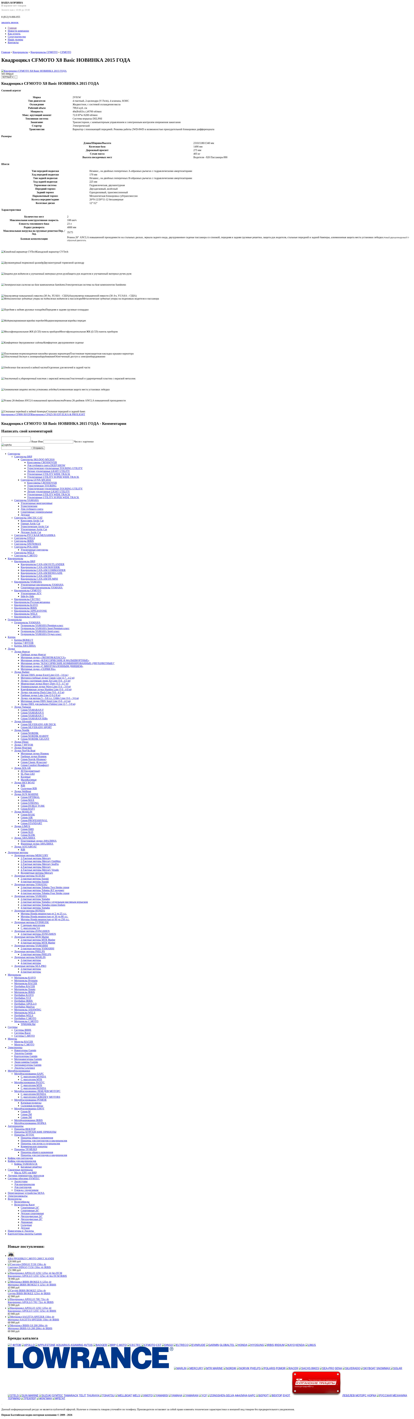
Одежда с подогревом (26, 1190)
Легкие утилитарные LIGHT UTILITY (48, 471)
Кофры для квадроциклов (22, 1161)
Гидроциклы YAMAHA (27, 622)
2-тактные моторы (31, 960)
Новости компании (18, 30)
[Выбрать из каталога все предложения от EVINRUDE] (197, 1345)
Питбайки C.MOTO (25, 1018)
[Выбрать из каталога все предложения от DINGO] (167, 1345)
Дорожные (27, 1222)
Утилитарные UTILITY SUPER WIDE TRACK (53, 477)
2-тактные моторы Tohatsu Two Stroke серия (45, 887)
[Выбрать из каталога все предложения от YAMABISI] (160, 1395)
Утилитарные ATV (31, 593)
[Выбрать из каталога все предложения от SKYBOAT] (368, 1368)
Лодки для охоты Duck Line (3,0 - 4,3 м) (42, 692)
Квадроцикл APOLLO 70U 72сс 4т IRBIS (31, 1302)
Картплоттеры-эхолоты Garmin (25, 1233)
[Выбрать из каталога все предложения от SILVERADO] (351, 1368)
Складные (26, 1225)
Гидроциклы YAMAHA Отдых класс (41, 634)
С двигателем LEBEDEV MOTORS (40, 1097)
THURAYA (93, 1395)
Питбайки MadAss (24, 1006)
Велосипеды (15, 1198)
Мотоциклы (14, 974)
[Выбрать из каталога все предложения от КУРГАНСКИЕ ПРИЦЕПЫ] (316, 1395)
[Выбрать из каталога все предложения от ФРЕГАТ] (59, 1398)
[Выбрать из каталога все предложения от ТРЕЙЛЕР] (28, 1398)
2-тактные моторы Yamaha (35, 899)
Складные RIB (29, 788)
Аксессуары (20, 1181)
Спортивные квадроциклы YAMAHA (42, 587)
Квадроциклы (20, 52)
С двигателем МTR (31, 1085)
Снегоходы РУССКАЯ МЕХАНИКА (34, 535)
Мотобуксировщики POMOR (30, 1099)
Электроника (15, 1047)
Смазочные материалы (20, 1169)
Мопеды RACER (23, 1041)
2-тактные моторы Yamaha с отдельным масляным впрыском (54, 902)
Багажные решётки (31, 1166)
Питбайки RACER (24, 986)
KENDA (300, 1345)
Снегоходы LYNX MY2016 (36, 479)
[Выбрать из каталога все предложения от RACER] (292, 1368)
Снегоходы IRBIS (24, 541)
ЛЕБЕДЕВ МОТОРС (354, 1395)
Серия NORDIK (29, 733)
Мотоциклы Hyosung (26, 980)
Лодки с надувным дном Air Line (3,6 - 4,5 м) (45, 680)
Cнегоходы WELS (24, 552)
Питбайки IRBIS (23, 1001)
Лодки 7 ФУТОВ (23, 744)
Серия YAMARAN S (32, 712)
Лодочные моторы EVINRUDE (31, 922)
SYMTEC (57, 1395)
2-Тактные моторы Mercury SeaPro (40, 864)
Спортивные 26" (30, 1210)
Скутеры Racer (22, 1033)
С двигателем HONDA (33, 1076)
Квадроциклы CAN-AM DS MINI (39, 578)
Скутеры (12, 1027)
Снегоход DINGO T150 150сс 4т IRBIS (29, 1267)
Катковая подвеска (31, 1102)
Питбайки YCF (22, 998)
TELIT (82, 1395)
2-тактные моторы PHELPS (36, 954)
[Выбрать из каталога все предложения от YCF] (203, 1395)
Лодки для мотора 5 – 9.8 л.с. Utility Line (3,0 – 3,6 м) (50, 698)
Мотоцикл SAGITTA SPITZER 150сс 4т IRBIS (33, 1319)
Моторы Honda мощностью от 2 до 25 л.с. (44, 913)
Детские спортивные (32, 1213)
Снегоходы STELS (24, 538)
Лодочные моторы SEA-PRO (30, 966)
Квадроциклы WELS (25, 613)
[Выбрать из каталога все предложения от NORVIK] (243, 1368)
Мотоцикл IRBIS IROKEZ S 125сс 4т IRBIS (32, 1284)
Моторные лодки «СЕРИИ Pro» (38, 669)
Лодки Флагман (23, 747)
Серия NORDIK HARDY (35, 736)
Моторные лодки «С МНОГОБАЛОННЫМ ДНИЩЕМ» (52, 666)
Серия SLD (27, 832)
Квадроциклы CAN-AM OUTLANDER (42, 564)
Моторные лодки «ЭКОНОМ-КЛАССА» (43, 657)
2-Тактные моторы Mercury (36, 858)
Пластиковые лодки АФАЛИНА (39, 840)
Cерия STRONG (30, 803)
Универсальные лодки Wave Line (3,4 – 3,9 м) (46, 686)
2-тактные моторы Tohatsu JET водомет (42, 890)
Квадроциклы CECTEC (27, 599)
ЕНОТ (286, 1395)
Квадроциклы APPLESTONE (30, 610)
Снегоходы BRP (23, 456)
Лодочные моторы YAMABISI (31, 945)
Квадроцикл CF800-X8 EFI (16, 414)
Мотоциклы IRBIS (24, 992)
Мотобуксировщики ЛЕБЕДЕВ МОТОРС (37, 1091)
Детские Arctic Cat (31, 532)
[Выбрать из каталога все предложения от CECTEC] (134, 1345)
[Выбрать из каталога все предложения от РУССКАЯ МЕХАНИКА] (392, 1395)
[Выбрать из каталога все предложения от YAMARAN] (190, 1395)
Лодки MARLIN (23, 811)
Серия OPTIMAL (30, 797)
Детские (25, 514)
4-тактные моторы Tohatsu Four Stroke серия (45, 893)
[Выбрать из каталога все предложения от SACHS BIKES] (309, 1368)
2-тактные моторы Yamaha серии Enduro (43, 904)
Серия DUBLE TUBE (33, 806)
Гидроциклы (15, 619)
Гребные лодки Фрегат (33, 654)
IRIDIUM (279, 1345)
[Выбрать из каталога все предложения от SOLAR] (396, 1368)
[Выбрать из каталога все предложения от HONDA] (241, 1345)
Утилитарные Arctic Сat (34, 529)
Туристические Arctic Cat (35, 526)
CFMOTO (65, 52)
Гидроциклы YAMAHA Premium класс (42, 625)
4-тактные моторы (31, 963)
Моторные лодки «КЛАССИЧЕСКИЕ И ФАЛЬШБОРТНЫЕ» (55, 660)
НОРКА (371, 1395)
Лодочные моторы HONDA (29, 910)
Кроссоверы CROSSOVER (42, 462)
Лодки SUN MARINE (26, 794)
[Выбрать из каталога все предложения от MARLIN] (180, 1368)
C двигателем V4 (30, 928)
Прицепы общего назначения (37, 1137)
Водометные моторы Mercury (37, 872)
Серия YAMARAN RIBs (34, 718)
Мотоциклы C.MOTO (26, 1021)
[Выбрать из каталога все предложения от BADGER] (100, 1345)
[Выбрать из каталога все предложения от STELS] (13, 1395)
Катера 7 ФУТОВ (23, 643)
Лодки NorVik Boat (24, 750)
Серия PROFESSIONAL (34, 820)
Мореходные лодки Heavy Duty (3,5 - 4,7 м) (44, 683)
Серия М (25, 1111)
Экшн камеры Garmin (26, 1062)
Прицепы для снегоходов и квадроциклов (44, 1140)
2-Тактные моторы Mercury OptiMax (41, 861)
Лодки (11, 648)
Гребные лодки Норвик (34, 756)
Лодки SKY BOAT (24, 782)
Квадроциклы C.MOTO (27, 616)
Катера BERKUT (23, 640)
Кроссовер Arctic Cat (32, 520)
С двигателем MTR (31, 1079)
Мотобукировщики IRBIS (28, 1120)
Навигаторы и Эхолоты (21, 1230)
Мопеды (12, 1038)
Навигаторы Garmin (25, 1050)
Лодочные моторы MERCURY (31, 855)
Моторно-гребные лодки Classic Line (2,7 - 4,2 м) (47, 677)
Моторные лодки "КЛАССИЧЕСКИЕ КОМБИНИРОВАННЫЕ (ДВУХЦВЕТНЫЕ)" (67, 663)
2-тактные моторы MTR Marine (38, 939)
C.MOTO (121, 1345)
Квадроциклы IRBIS (25, 608)
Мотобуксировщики (19, 1070)
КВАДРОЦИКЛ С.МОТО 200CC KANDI (31, 1258)
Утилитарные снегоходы (34, 549)
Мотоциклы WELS (24, 1012)
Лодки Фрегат (22, 651)
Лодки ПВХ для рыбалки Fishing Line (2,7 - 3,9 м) (48, 704)
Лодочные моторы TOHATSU (30, 884)
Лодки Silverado (23, 721)
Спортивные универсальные (36, 512)
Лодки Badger (21, 672)
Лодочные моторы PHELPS (29, 951)
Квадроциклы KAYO (26, 605)
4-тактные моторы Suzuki (35, 881)
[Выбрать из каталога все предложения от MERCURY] (195, 1368)
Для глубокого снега (32, 509)
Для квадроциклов (24, 1184)
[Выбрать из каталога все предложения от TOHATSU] (107, 1395)
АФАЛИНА (241, 1395)
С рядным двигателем (33, 925)
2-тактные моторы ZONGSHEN (38, 934)
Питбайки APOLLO (25, 1003)
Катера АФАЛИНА (25, 645)
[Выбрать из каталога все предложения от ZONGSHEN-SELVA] (221, 1395)
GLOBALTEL (227, 1345)
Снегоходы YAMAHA (26, 500)
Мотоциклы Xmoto (24, 989)
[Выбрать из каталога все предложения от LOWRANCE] (90, 1368)
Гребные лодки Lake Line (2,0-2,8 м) (40, 695)
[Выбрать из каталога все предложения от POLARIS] (268, 1368)
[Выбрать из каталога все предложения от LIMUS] (310, 1345)
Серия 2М (26, 1114)
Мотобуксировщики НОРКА (30, 1123)
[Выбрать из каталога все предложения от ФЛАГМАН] (44, 1398)
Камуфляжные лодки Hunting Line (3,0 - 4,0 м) (46, 689)
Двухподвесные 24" (32, 1216)
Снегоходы (14, 453)
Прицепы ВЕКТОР (25, 1129)
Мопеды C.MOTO (24, 1044)
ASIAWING (77, 1345)
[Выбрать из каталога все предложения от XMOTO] (147, 1395)
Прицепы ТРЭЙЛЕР (25, 1149)
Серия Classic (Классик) (34, 762)
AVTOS (88, 1345)
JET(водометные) (30, 771)
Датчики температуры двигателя (26, 1175)
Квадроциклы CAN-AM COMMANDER (43, 570)
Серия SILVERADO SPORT (36, 727)
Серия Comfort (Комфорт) (35, 765)
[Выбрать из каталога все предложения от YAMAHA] (175, 1395)
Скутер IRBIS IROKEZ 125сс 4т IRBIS (29, 1293)
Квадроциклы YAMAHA (28, 581)
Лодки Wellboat (22, 791)
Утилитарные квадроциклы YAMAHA (42, 584)
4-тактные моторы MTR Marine (38, 942)
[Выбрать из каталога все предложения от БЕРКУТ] (262, 1395)
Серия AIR (27, 817)
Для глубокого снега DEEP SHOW (46, 465)
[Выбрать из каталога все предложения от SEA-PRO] (327, 1368)
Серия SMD (27, 829)
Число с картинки (84, 441)
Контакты (13, 42)
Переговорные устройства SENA (26, 1193)
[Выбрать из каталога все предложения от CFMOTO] (148, 1345)
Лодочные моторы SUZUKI (29, 875)
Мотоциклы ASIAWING (27, 1009)
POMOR (281, 1368)
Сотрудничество (17, 36)
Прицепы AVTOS (24, 1134)
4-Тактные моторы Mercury (36, 867)
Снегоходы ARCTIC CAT (28, 517)
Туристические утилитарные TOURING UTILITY (55, 468)
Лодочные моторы (18, 852)
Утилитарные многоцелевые (36, 503)
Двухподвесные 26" (32, 1219)
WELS (136, 1395)
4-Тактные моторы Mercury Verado (40, 870)
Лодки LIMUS (22, 826)
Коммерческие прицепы (34, 1146)
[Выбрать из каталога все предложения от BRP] (112, 1345)
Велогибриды (21, 1201)
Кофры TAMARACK (26, 1164)
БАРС (252, 1395)
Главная (12, 28)
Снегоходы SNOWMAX (27, 544)
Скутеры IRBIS (22, 1030)
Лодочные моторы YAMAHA (30, 896)
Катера (11, 637)
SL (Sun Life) (28, 773)
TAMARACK (71, 1395)
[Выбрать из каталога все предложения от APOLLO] (28, 1345)
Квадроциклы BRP (24, 561)
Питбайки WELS (23, 1015)
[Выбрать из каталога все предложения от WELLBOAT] (123, 1395)
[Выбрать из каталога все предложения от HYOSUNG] (256, 1345)
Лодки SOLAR (22, 768)
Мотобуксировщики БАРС (29, 1073)
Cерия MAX (27, 800)
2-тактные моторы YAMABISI (37, 948)
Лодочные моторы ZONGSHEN (32, 931)
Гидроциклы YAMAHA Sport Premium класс (45, 628)
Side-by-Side (27, 596)
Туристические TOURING (41, 485)
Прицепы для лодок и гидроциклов (40, 1143)
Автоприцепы (15, 1126)
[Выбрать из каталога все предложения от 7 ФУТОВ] (14, 1345)
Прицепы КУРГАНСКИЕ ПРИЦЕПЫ (35, 1132)
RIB (23, 785)
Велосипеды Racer (24, 1204)
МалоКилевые (29, 779)
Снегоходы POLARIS (26, 546)
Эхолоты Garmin (23, 1053)
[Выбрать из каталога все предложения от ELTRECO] (181, 1345)
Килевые (26, 776)
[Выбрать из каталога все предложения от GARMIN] (212, 1345)
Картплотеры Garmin (25, 1056)
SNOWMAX (383, 1368)
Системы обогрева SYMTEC (24, 1178)
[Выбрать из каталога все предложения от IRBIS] (269, 1345)
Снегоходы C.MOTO (25, 555)
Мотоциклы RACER (25, 983)
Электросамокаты (17, 1196)
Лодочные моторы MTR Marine (31, 936)
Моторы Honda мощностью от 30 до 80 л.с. (44, 916)
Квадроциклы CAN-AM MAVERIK (40, 567)
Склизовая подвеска (32, 1105)
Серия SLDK (28, 835)
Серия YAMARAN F (32, 709)
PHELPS (255, 1368)
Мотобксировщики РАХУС (29, 1082)
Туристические (29, 506)
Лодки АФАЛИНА (24, 838)
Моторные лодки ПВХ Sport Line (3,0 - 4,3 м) (46, 701)
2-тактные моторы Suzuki (35, 878)
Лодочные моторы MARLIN (30, 957)
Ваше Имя (37, 441)
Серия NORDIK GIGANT (35, 739)
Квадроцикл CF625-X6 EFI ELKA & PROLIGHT (58, 414)
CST (158, 1345)
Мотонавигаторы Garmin (28, 1059)
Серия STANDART (31, 823)
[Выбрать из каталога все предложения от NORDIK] (229, 1368)
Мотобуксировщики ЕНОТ (29, 1108)
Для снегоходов (23, 1187)
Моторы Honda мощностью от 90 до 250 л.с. (45, 919)
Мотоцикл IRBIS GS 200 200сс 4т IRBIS (30, 1328)
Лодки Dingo (21, 741)
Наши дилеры (15, 39)
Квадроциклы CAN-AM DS (36, 576)
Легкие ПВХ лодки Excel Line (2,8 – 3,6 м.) (44, 675)
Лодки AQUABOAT (25, 846)
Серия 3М (26, 1117)
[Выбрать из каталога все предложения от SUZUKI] (45, 1395)
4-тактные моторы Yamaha (35, 907)
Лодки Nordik (21, 730)
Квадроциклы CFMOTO (44, 52)
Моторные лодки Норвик (35, 753)
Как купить (14, 33)
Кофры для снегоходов (20, 1158)
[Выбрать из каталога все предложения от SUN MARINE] (28, 1395)
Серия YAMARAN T (32, 715)
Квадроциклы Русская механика (32, 602)
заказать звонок (9, 22)
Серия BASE (28, 814)
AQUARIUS (63, 1345)
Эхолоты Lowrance (24, 1067)
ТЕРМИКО (14, 1398)
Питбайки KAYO (24, 995)
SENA (338, 1368)
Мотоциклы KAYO (25, 977)
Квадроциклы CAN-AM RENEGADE (41, 573)
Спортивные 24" (30, 1207)
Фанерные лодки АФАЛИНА (37, 843)
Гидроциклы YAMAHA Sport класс (40, 631)
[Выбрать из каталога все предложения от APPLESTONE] (45, 1345)
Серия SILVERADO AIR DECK (38, 724)
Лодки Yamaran (22, 707)
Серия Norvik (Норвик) (33, 759)
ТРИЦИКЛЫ (28, 1024)
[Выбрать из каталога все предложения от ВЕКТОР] (275, 1395)
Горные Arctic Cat (30, 523)
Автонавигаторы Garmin (27, 1065)
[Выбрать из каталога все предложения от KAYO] (290, 1345)
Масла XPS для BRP (25, 1172)
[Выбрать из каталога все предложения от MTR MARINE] (213, 1368)
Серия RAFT (28, 808)
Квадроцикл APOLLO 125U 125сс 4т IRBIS (32, 1311)
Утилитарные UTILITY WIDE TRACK (48, 474)
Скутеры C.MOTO (24, 1035)
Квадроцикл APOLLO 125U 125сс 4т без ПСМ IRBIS (37, 1276)
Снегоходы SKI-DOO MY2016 (37, 459)
